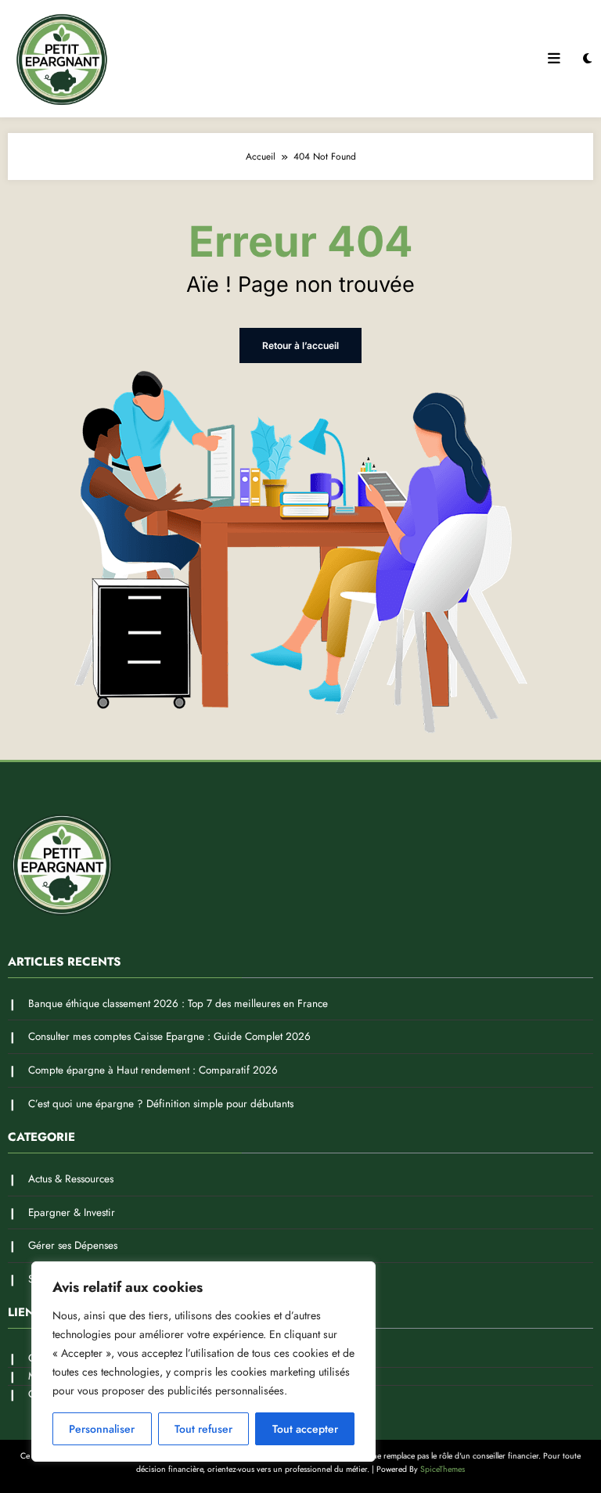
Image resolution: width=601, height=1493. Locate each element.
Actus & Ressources (70, 1178)
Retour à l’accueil (300, 345)
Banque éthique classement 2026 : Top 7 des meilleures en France (178, 1003)
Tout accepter (305, 1429)
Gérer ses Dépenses (72, 1245)
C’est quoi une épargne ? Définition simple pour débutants (160, 1103)
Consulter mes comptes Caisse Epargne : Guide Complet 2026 (169, 1036)
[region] (203, 1361)
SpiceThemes (442, 1469)
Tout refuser (203, 1429)
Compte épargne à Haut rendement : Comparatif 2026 (153, 1070)
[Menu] (554, 59)
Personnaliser (102, 1429)
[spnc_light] (587, 58)
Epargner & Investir (71, 1212)
